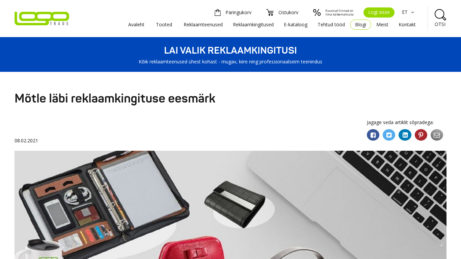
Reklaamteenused (203, 24)
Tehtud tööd (331, 24)
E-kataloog (295, 24)
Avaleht (136, 24)
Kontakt (407, 24)
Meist (382, 24)
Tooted (164, 24)
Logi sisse (379, 12)
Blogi (360, 24)
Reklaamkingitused (253, 24)
